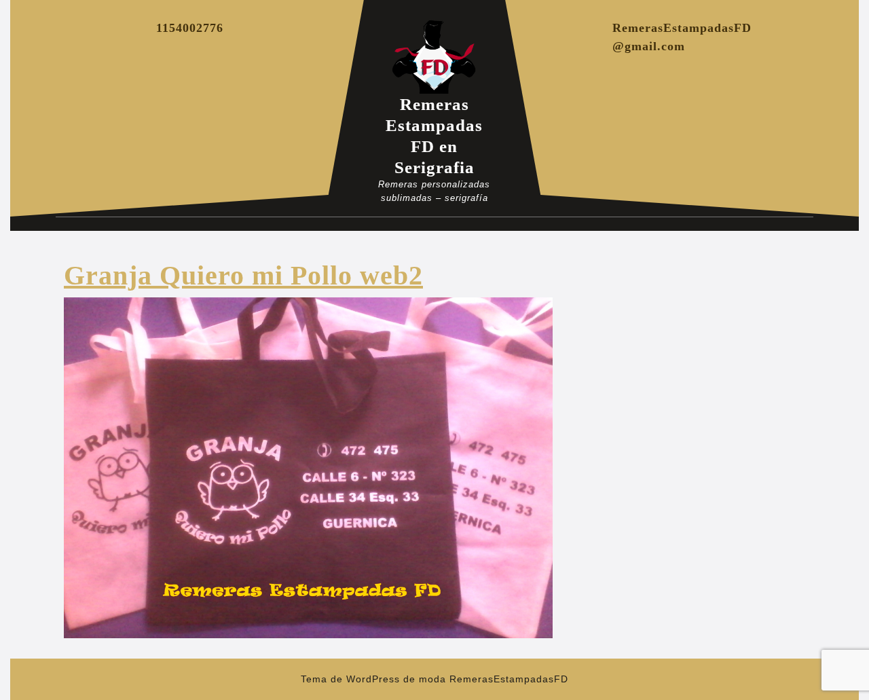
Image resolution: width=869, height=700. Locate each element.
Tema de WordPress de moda (373, 679)
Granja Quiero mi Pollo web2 (243, 275)
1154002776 (189, 28)
